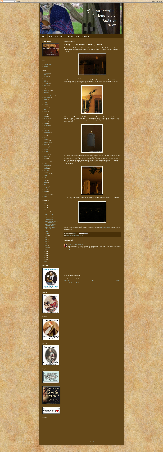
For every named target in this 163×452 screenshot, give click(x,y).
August (46, 235)
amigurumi (46, 85)
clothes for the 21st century (49, 95)
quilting (45, 167)
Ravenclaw (46, 168)
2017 (45, 205)
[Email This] (80, 233)
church (45, 94)
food (45, 120)
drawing (45, 106)
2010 (45, 259)
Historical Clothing (56, 36)
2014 (45, 251)
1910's (45, 78)
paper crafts (46, 160)
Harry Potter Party (82, 36)
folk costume (46, 118)
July (46, 237)
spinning (45, 182)
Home (44, 36)
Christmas (46, 92)
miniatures (46, 149)
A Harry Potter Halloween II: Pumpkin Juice (51, 228)
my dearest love (47, 154)
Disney (45, 104)
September (47, 233)
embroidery (46, 108)
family (45, 114)
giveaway (46, 121)
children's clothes (47, 90)
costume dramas (47, 101)
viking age (46, 189)
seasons (81, 235)
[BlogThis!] (82, 233)
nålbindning (46, 156)
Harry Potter (76, 235)
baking (45, 87)
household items (47, 132)
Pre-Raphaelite (47, 165)
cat (44, 88)
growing (45, 123)
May (46, 241)
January (47, 249)
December (47, 211)
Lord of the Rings (47, 142)
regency (45, 175)
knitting (45, 139)
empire (45, 109)
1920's (45, 80)
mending (45, 147)
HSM (45, 135)
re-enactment (46, 170)
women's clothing (47, 194)
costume (45, 99)
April (46, 243)
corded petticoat (47, 97)
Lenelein (69, 244)
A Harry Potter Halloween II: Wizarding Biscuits (51, 225)
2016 (45, 207)
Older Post (118, 280)
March (46, 245)
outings (45, 158)
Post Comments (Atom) (74, 282)
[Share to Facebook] (85, 233)
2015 (45, 209)
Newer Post (66, 280)
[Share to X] (83, 233)
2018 (45, 203)
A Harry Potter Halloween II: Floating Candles (51, 218)
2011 (45, 257)
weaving (45, 191)
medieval (45, 144)
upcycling (46, 187)
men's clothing (46, 146)
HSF (45, 134)
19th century (46, 83)
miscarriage (46, 151)
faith (45, 113)
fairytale (69, 235)
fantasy (72, 235)
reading (45, 172)
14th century (46, 73)
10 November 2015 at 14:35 (77, 244)
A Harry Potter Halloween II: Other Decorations (51, 215)
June (46, 239)
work (45, 196)
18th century (46, 76)
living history (46, 140)
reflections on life (47, 174)
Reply (69, 249)
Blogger (92, 441)
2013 (45, 253)
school (45, 177)
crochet (45, 102)
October (47, 231)
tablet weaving (46, 186)
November (47, 213)
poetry (45, 163)
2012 (45, 255)
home (45, 128)
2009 (45, 261)
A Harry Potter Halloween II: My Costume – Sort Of (51, 222)
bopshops (84, 441)
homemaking (46, 130)
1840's (45, 74)
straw (45, 184)
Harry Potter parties (105, 227)
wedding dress (47, 193)
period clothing (47, 161)
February (47, 247)
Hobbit (45, 127)
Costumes (69, 36)
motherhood (46, 153)
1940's (45, 81)
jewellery (45, 137)
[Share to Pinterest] (87, 233)
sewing (45, 180)
